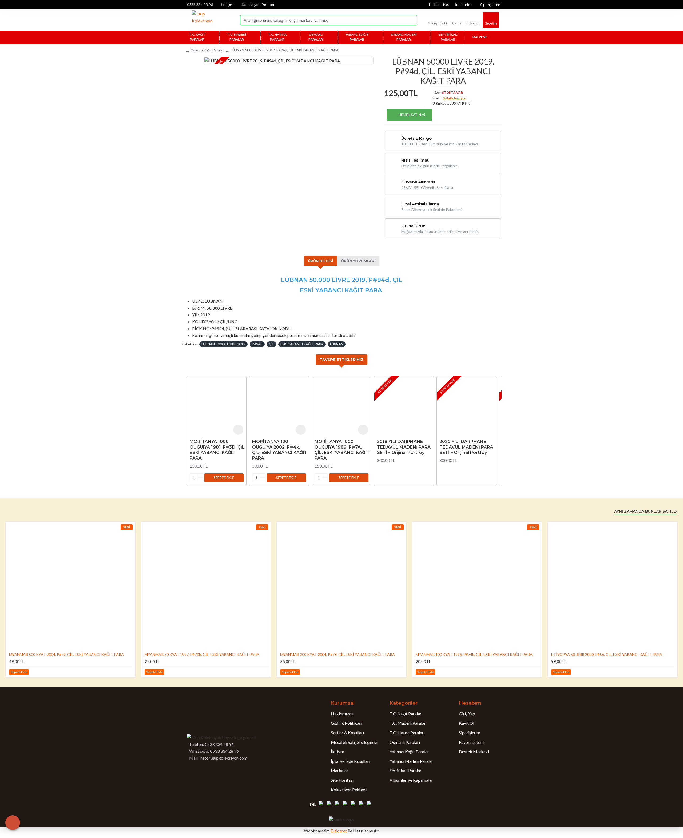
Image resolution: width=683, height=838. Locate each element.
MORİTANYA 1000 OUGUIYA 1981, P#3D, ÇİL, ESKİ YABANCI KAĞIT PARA (218, 450)
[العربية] (362, 804)
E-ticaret (339, 830)
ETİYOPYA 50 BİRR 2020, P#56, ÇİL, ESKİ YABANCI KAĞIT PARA (606, 654)
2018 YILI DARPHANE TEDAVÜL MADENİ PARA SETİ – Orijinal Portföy (404, 447)
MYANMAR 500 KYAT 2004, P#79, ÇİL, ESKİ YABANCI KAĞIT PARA (66, 654)
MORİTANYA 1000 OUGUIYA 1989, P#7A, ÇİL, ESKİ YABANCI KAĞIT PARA (342, 450)
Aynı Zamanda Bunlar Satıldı (646, 511)
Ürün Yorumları (358, 261)
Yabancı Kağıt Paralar (207, 50)
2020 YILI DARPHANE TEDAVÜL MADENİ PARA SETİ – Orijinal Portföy (466, 447)
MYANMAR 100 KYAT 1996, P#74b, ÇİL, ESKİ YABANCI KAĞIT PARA (474, 654)
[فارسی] (370, 804)
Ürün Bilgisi (320, 261)
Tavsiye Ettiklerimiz (341, 359)
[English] (330, 804)
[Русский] (354, 804)
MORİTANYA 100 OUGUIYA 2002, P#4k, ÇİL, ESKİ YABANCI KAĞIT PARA (279, 450)
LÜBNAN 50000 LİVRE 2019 (223, 344)
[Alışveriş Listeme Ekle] (238, 429)
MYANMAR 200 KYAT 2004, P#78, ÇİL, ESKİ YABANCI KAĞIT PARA (337, 654)
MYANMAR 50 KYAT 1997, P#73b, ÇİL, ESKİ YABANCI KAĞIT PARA (202, 654)
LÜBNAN (336, 344)
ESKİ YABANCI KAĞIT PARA (302, 344)
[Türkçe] (322, 804)
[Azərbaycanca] (346, 804)
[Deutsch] (338, 804)
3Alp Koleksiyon (454, 98)
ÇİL (271, 344)
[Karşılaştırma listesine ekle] (129, 672)
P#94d (257, 344)
